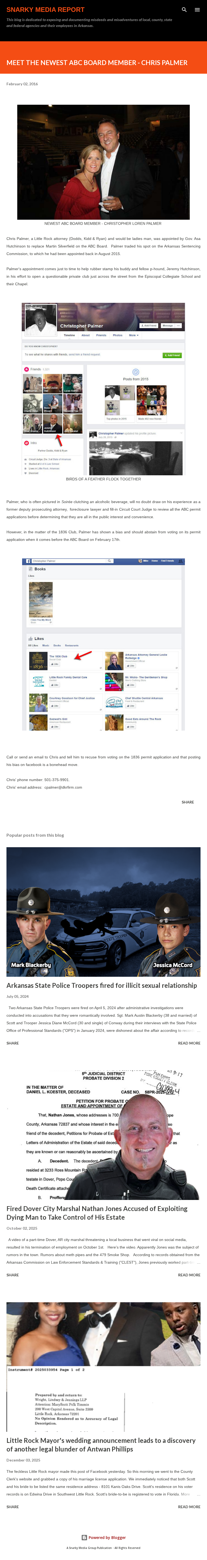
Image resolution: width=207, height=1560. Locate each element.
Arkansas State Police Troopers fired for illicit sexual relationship (101, 985)
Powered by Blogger (107, 1537)
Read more (189, 1043)
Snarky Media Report (45, 9)
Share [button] (188, 802)
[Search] (184, 9)
